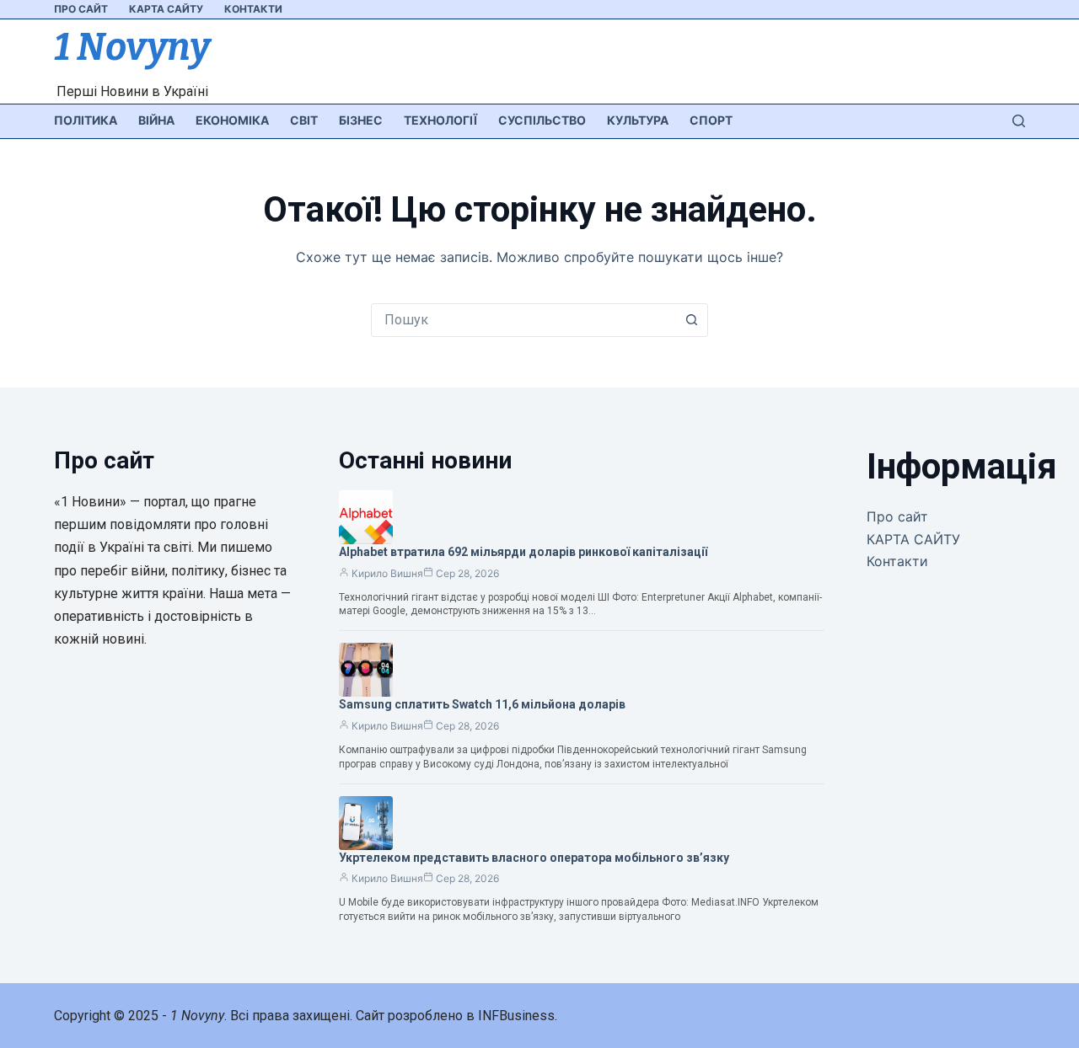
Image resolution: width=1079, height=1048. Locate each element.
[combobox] (523, 320)
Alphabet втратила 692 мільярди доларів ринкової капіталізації (523, 552)
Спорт (711, 120)
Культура (637, 120)
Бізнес (361, 120)
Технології (440, 120)
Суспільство (542, 120)
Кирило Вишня (387, 573)
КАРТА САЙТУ (166, 9)
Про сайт (81, 9)
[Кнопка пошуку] (691, 320)
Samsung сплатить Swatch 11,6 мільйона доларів (482, 704)
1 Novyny (132, 47)
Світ (304, 120)
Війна (156, 120)
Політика (85, 120)
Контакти (253, 9)
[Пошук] (1018, 121)
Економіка (232, 120)
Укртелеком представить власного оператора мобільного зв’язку (534, 857)
